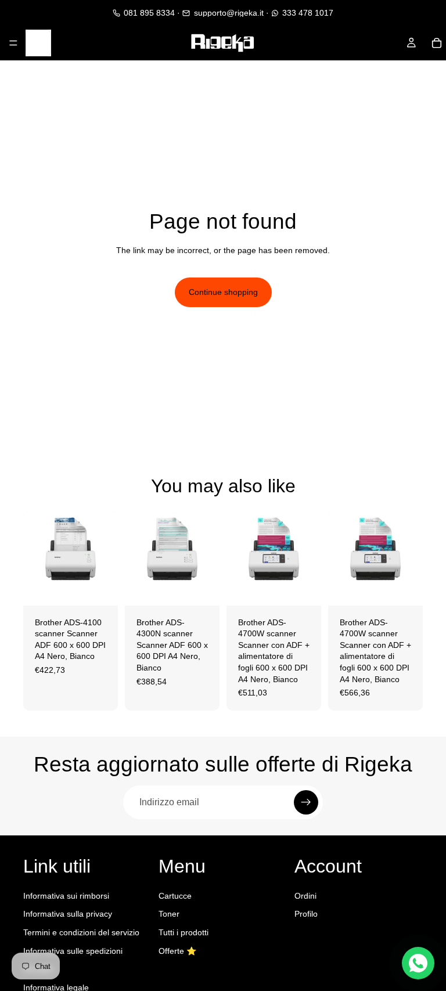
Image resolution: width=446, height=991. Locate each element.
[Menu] (13, 43)
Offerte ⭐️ (177, 951)
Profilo (306, 914)
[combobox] (41, 43)
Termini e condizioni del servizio (81, 932)
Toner (169, 914)
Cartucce (175, 895)
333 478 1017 (307, 12)
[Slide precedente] (36, 558)
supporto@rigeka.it (228, 12)
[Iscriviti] (306, 802)
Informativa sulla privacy (67, 914)
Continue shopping (223, 292)
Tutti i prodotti (183, 932)
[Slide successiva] (105, 558)
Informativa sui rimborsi (66, 895)
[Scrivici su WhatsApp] (418, 963)
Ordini (305, 895)
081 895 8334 (149, 12)
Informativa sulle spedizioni (73, 951)
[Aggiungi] (99, 587)
